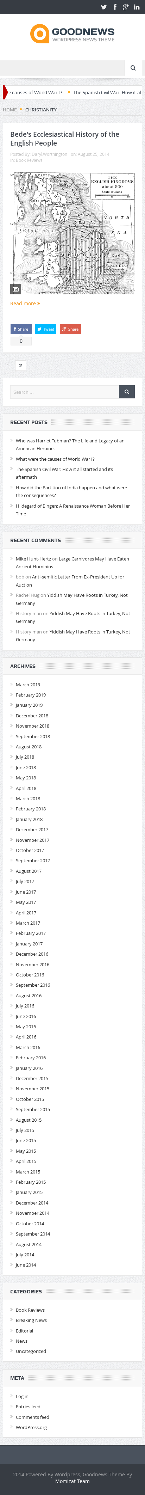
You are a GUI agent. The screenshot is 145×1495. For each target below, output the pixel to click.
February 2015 (31, 1182)
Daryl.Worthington (49, 154)
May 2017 (26, 902)
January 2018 (29, 819)
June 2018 (26, 767)
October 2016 (30, 975)
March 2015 (28, 1172)
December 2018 (32, 715)
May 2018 (26, 777)
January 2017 (29, 943)
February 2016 (31, 1057)
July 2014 (25, 1254)
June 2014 (26, 1265)
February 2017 (31, 933)
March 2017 (28, 923)
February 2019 (31, 695)
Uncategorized (31, 1351)
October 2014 (30, 1223)
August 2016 (29, 995)
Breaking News (31, 1320)
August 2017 (29, 871)
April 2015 (26, 1161)
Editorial (24, 1331)
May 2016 (26, 1026)
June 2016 (26, 1016)
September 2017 (33, 860)
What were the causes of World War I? (55, 459)
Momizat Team (72, 1481)
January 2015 (29, 1192)
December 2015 (32, 1078)
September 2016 (33, 985)
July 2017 (25, 881)
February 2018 (31, 808)
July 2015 (25, 1130)
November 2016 (32, 964)
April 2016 (26, 1037)
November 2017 (32, 840)
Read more (23, 303)
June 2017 (26, 892)
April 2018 (26, 788)
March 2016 (28, 1047)
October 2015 (30, 1099)
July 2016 (25, 1006)
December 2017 (32, 829)
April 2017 (26, 912)
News (21, 1341)
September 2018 (33, 736)
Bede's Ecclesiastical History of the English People (64, 139)
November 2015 (32, 1088)
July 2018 (25, 757)
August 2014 (29, 1244)
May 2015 (26, 1151)
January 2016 (29, 1068)
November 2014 (32, 1213)
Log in (22, 1396)
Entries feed (28, 1406)
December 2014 (32, 1203)
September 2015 (33, 1109)
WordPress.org (31, 1427)
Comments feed (32, 1417)
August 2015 (29, 1120)
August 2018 (29, 746)
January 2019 (29, 705)
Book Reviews (29, 160)
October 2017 (30, 850)
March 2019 (28, 684)
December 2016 (32, 954)
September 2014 (33, 1234)
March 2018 (28, 798)
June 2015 (26, 1140)
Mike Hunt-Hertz (33, 559)
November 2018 (32, 726)
